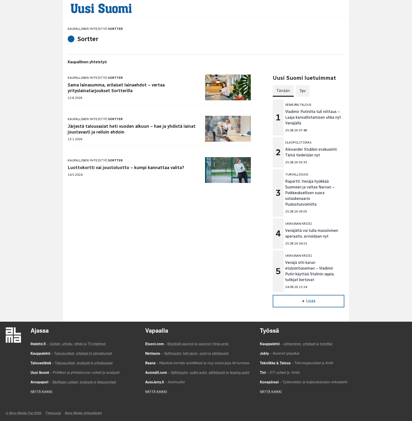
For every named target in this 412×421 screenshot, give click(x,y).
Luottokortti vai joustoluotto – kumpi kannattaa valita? (126, 167)
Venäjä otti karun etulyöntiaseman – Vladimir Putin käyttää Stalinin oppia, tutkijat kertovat (310, 271)
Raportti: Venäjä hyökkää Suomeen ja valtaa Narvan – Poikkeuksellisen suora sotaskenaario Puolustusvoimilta (310, 193)
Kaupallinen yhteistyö (87, 62)
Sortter (115, 29)
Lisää (310, 301)
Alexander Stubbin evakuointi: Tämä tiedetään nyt (311, 152)
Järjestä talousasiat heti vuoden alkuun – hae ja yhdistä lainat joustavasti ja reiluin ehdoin (132, 129)
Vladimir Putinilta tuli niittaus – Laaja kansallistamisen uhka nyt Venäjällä (313, 117)
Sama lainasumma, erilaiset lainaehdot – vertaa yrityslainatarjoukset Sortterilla (116, 87)
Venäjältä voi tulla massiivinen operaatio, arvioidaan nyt (311, 233)
